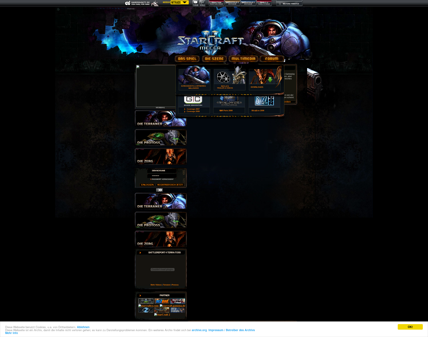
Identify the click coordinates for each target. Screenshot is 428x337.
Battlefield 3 (248, 2)
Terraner (166, 285)
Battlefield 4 (232, 2)
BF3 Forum (248, 4)
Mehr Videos (156, 285)
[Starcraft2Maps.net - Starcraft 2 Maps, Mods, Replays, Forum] (162, 311)
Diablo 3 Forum (264, 4)
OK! (410, 327)
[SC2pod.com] (162, 302)
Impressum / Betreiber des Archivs (231, 330)
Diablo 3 (264, 2)
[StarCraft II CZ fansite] (148, 305)
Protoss (175, 285)
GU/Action (216, 2)
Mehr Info (11, 333)
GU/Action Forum (216, 4)
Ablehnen (83, 327)
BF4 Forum (232, 4)
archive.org (199, 330)
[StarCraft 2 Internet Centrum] (162, 314)
